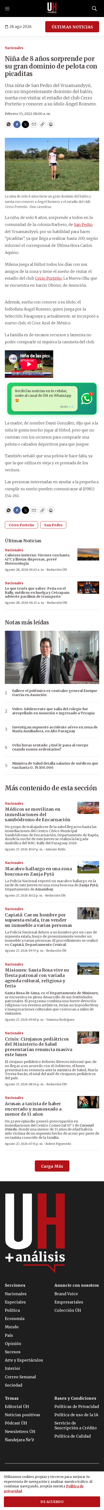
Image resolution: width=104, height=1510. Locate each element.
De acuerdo (52, 1502)
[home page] (52, 8)
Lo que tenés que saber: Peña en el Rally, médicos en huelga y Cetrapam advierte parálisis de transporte (37, 592)
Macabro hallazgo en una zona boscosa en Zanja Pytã (38, 871)
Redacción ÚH (57, 569)
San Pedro (83, 224)
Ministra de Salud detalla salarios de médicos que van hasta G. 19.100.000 (55, 765)
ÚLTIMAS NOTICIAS (72, 27)
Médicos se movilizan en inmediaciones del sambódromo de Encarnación (37, 814)
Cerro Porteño (48, 278)
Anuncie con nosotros (76, 1285)
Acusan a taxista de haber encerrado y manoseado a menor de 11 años (33, 1109)
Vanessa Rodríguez (60, 1019)
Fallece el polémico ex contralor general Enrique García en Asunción (54, 693)
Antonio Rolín (55, 849)
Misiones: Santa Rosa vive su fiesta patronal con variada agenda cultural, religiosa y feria (37, 978)
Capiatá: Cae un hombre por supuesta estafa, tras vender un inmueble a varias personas (38, 920)
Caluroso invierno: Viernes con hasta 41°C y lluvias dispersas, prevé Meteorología (37, 559)
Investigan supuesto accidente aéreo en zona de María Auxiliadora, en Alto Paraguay (55, 729)
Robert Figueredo (58, 1144)
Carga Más (52, 1166)
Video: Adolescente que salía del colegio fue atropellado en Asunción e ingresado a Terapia (53, 711)
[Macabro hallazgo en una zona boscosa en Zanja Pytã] (88, 867)
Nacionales (14, 48)
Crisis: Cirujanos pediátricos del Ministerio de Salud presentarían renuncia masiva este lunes (38, 1047)
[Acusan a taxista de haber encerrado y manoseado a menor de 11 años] (88, 1102)
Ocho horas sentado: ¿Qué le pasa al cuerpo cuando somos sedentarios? (50, 747)
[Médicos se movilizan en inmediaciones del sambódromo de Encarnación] (88, 808)
